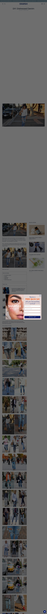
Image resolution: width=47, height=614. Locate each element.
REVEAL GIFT (32, 317)
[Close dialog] (40, 296)
